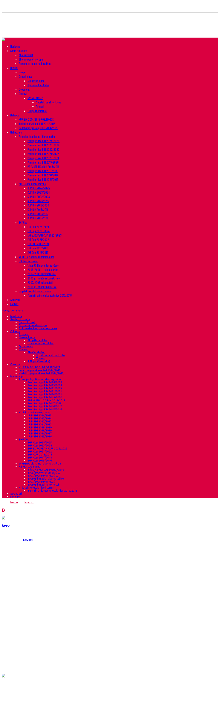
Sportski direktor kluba (48, 102)
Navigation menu (12, 310)
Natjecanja (16, 132)
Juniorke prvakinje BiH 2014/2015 (37, 123)
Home (14, 502)
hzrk (6, 526)
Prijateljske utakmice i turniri (35, 291)
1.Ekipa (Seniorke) (37, 111)
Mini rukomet (26, 55)
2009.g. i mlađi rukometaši (42, 287)
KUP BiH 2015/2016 (38, 218)
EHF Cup (23, 222)
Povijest (23, 72)
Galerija (14, 115)
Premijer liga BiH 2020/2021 (43, 158)
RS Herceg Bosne (28, 261)
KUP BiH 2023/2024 (39, 192)
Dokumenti (24, 89)
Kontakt (14, 304)
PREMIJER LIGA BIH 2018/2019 (44, 166)
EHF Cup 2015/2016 (38, 252)
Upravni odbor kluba (38, 85)
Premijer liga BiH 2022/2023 (44, 149)
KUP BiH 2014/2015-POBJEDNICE (36, 119)
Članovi (23, 93)
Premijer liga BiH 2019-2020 (43, 162)
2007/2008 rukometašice (42, 274)
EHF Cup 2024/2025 (39, 227)
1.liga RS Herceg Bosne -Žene (43, 265)
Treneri (40, 106)
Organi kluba (25, 76)
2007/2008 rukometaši (40, 282)
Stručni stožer (35, 98)
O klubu (14, 68)
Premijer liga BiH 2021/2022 (43, 154)
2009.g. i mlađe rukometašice (44, 278)
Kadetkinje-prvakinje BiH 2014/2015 (38, 128)
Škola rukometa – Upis (31, 59)
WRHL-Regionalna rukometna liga (36, 257)
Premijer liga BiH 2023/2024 (44, 145)
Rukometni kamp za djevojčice (35, 63)
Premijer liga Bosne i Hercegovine (37, 136)
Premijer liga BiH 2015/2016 (43, 179)
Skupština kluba (36, 81)
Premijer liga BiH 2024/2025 (44, 141)
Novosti (29, 502)
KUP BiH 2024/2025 (39, 188)
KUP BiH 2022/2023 (39, 196)
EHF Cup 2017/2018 (38, 248)
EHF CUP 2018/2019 (38, 244)
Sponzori (15, 300)
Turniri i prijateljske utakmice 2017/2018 (50, 295)
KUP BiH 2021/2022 (38, 201)
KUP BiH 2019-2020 (38, 205)
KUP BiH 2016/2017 (38, 214)
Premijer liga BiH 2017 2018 (43, 171)
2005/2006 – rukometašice (43, 269)
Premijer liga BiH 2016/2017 (43, 175)
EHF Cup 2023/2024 (39, 231)
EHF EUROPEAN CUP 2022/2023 (45, 235)
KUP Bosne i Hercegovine (32, 184)
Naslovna (15, 46)
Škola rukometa (18, 51)
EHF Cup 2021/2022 (38, 239)
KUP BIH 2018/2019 (38, 209)
